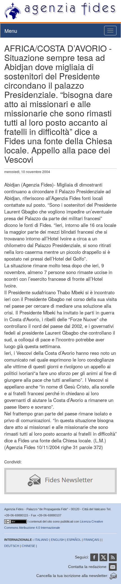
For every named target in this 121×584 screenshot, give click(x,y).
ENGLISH (57, 539)
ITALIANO (41, 539)
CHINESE (28, 546)
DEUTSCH (11, 546)
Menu (11, 30)
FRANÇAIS (91, 539)
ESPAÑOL (74, 539)
